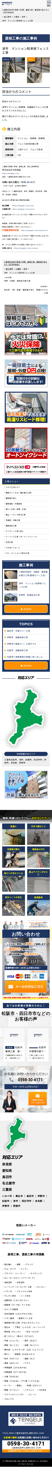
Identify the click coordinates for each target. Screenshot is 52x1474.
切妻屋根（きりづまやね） (16, 1372)
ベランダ (8, 1291)
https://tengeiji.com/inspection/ (34, 230)
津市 (15, 1201)
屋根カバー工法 (25, 1318)
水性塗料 (21, 1282)
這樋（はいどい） (32, 1345)
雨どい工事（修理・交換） (16, 509)
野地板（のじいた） (13, 1331)
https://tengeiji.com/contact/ (26, 248)
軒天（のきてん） (12, 1358)
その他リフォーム (13, 547)
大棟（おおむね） (12, 1376)
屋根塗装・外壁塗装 (14, 503)
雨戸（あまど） (31, 1340)
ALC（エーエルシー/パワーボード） (20, 1277)
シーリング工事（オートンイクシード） (22, 536)
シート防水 (25, 1295)
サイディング (36, 1273)
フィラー (24, 1268)
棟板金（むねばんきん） (25, 1354)
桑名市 (19, 1196)
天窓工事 (9, 542)
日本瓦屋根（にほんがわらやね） (19, 1313)
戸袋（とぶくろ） (12, 1340)
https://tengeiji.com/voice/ (23, 209)
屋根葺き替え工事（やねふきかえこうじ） (22, 1322)
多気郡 (38, 1201)
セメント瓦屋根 (11, 1309)
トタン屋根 (9, 1318)
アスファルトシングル (14, 1394)
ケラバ (27, 1363)
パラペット (29, 1390)
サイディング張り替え (15, 531)
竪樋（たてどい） (12, 1390)
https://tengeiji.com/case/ (23, 205)
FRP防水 (42, 1390)
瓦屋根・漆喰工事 (13, 520)
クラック (29, 1264)
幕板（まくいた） (12, 1345)
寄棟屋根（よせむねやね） (16, 1367)
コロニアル (9, 1399)
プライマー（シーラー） (15, 1273)
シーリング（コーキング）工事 (18, 1286)
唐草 (19, 1264)
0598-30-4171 (28, 182)
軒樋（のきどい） (35, 1385)
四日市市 (26, 1201)
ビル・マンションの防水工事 (17, 553)
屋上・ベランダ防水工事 (16, 514)
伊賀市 (5, 1205)
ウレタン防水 (10, 1295)
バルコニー (41, 1286)
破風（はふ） (30, 1358)
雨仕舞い (8, 1264)
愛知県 (7, 1170)
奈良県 (7, 1164)
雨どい (7, 1354)
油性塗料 (8, 1282)
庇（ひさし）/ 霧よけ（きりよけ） (19, 1336)
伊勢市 (41, 1196)
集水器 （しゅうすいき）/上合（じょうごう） (24, 1349)
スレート (32, 1394)
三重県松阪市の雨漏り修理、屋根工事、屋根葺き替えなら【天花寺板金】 (26, 1461)
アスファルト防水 (24, 1291)
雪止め (7, 1327)
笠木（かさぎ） (33, 1331)
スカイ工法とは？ (13, 487)
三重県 (7, 1189)
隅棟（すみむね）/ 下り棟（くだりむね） (22, 1381)
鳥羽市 (7, 1176)
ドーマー (8, 1385)
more (27, 609)
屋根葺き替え (11, 498)
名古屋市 (8, 1183)
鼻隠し (20, 1385)
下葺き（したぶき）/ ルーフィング (30, 1327)
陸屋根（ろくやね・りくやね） (18, 1304)
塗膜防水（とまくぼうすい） (17, 1300)
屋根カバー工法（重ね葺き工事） (19, 492)
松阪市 (5, 1201)
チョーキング (10, 1268)
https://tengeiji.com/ (10, 173)
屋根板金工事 (11, 525)
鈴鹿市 (16, 1205)
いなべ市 (7, 1196)
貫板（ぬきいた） (12, 1363)
